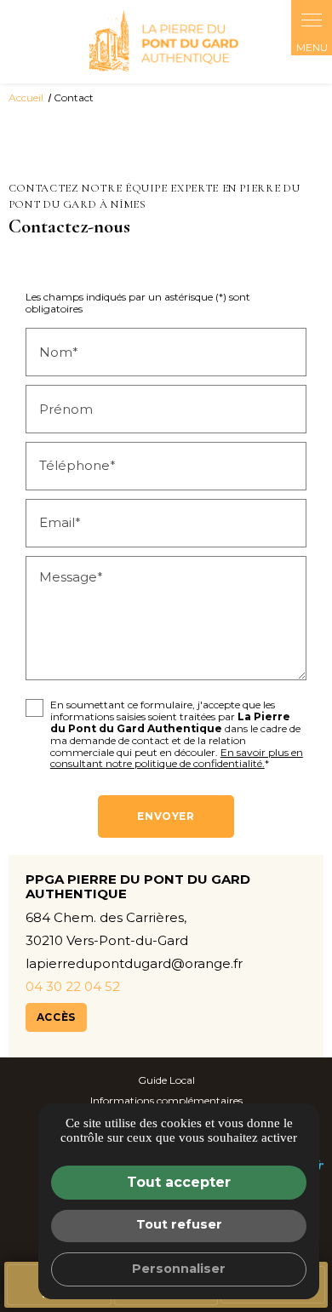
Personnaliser (179, 1268)
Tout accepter (179, 1182)
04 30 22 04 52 (73, 986)
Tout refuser (179, 1224)
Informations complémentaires (166, 1101)
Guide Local (166, 1080)
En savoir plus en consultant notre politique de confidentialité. (176, 758)
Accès (56, 1017)
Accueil (26, 97)
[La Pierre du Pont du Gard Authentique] (166, 41)
